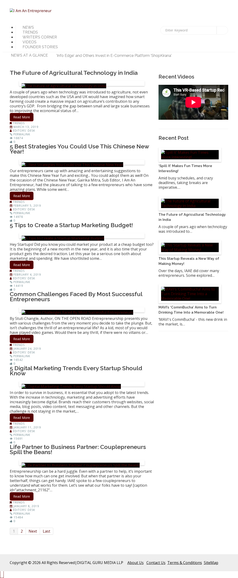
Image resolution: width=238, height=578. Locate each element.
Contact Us (155, 562)
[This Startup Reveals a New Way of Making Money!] (190, 247)
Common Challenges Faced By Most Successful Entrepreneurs (76, 297)
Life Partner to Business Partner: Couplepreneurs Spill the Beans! (78, 449)
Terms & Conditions (184, 562)
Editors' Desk (24, 131)
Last (46, 531)
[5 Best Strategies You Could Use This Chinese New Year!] (72, 164)
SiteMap (211, 562)
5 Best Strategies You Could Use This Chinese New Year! (79, 149)
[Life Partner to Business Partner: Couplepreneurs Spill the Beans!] (81, 465)
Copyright (18, 562)
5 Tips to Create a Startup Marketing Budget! (71, 225)
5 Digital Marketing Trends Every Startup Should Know (76, 371)
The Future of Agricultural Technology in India (74, 72)
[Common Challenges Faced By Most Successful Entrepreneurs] (77, 312)
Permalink (21, 134)
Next (33, 531)
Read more (21, 117)
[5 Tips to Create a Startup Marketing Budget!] (63, 238)
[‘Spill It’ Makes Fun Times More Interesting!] (190, 154)
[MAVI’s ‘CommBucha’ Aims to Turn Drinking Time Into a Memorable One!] (190, 294)
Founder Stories (40, 47)
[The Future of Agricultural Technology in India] (64, 86)
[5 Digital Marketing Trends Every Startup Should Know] (71, 386)
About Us (135, 562)
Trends (19, 123)
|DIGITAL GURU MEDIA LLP (99, 562)
